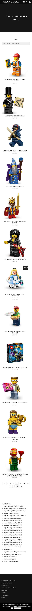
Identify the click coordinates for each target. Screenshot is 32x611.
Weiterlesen (18, 608)
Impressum (5, 595)
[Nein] (30, 607)
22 (18, 486)
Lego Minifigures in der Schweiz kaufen (10, 2)
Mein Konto (5, 585)
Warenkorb (5, 590)
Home (16, 39)
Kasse (4, 593)
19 (27, 483)
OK (12, 608)
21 (14, 486)
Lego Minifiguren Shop (9, 588)
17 (20, 483)
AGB (3, 597)
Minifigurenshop (11, 1)
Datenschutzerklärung (8, 580)
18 (24, 483)
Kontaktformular (7, 583)
